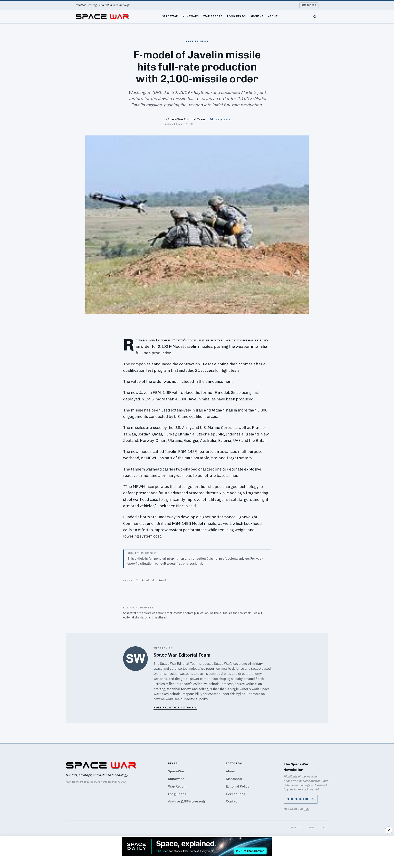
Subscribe (309, 5)
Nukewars (190, 16)
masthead (160, 617)
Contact (232, 801)
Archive (256, 16)
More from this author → (175, 707)
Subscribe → (300, 799)
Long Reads (236, 16)
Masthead (234, 779)
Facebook (148, 580)
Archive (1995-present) (186, 801)
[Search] (314, 16)
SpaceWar (170, 16)
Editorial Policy (237, 786)
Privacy (296, 827)
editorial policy (197, 699)
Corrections (235, 794)
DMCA (324, 827)
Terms (311, 827)
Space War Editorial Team (186, 119)
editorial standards (135, 617)
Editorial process (220, 119)
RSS (306, 808)
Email (162, 580)
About (273, 16)
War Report (213, 16)
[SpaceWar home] (102, 16)
